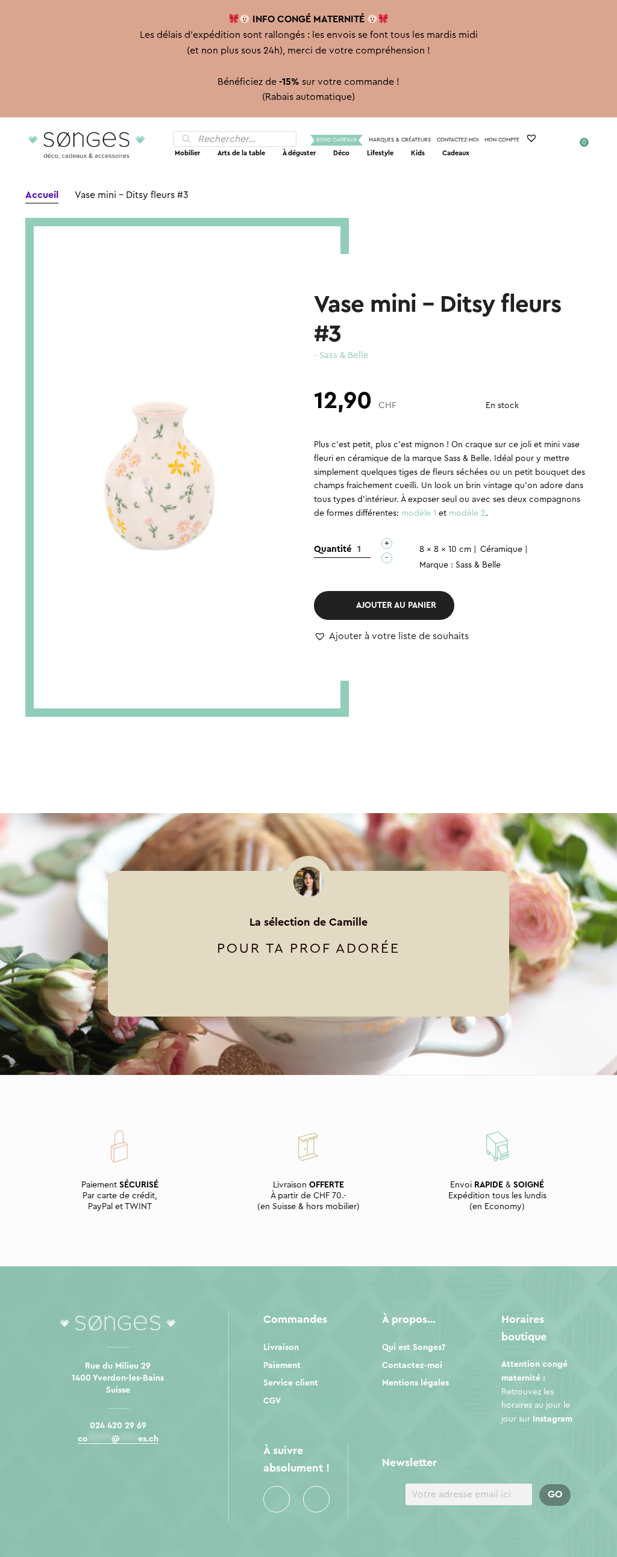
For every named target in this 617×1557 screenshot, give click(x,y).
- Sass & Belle (341, 355)
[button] (391, 637)
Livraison (281, 1347)
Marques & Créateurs (400, 140)
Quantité (333, 549)
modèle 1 (418, 513)
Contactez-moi (457, 140)
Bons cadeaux (336, 140)
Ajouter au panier (396, 605)
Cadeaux (455, 153)
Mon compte (501, 140)
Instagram (316, 1499)
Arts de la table (241, 153)
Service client (290, 1383)
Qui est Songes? (413, 1347)
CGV (272, 1401)
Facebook (276, 1499)
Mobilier (187, 153)
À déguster (299, 153)
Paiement (282, 1365)
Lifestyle (380, 153)
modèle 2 (467, 513)
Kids (418, 153)
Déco (341, 153)
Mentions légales (415, 1383)
